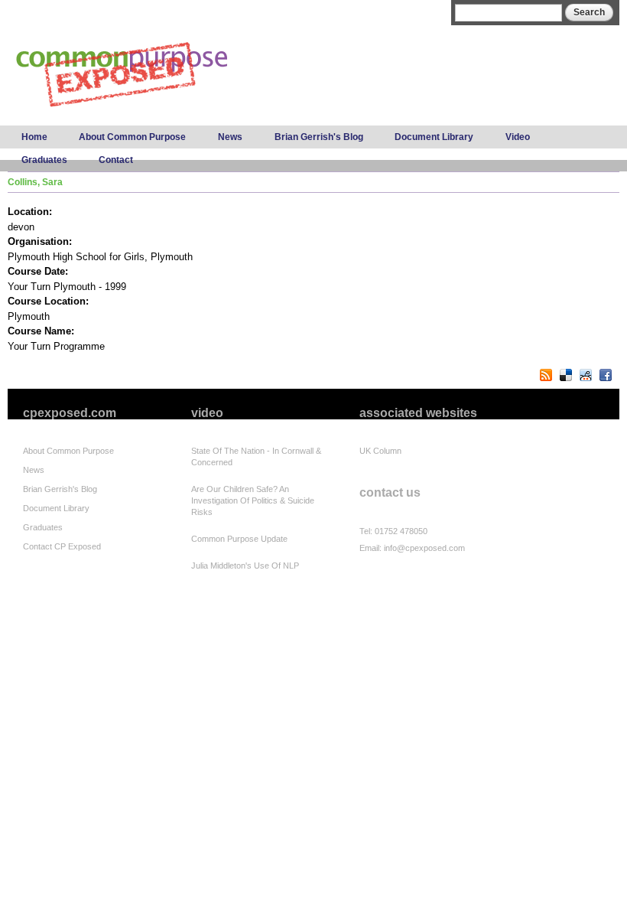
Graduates (44, 160)
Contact (116, 160)
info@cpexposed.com (424, 548)
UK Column (380, 450)
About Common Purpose (132, 137)
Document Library (434, 137)
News (230, 137)
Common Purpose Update (239, 538)
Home (34, 137)
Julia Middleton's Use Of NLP (245, 565)
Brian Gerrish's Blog (319, 137)
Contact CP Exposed (62, 546)
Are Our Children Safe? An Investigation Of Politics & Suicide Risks (252, 500)
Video (517, 137)
